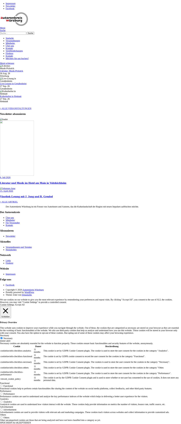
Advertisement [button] (6, 407)
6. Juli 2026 (5, 177)
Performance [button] (5, 391)
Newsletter (10, 6)
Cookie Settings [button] (7, 305)
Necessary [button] (4, 335)
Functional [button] (4, 383)
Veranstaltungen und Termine (19, 247)
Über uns (10, 46)
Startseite (10, 38)
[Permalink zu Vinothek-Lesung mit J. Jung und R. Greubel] (7, 188)
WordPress (29, 292)
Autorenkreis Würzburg (33, 290)
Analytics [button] (4, 399)
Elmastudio (27, 295)
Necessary (8, 338)
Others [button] (3, 415)
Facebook (10, 8)
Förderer (9, 53)
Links (8, 260)
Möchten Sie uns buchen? (17, 58)
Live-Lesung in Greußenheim (13, 83)
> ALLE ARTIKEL (9, 202)
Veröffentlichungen (14, 51)
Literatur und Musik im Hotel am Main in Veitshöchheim (33, 182)
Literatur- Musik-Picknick (11, 71)
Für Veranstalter (13, 223)
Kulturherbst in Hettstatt (10, 96)
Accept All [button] (19, 305)
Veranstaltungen (13, 41)
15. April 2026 (6, 191)
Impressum (10, 3)
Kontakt (9, 48)
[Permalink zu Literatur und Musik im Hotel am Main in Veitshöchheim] (17, 175)
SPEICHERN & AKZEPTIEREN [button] (15, 422)
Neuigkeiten (11, 249)
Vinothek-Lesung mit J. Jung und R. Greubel (26, 196)
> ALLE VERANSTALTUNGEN (15, 108)
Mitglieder (10, 43)
